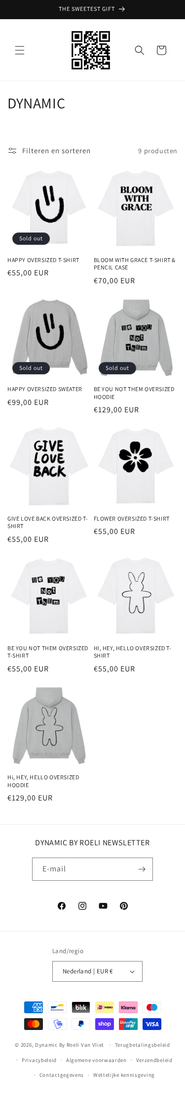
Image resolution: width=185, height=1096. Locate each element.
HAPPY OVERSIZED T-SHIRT (43, 260)
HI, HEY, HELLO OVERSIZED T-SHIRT (133, 652)
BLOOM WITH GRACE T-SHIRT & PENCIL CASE (135, 263)
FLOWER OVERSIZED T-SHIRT (132, 518)
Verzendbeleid (154, 1060)
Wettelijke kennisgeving (124, 1074)
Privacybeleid (39, 1060)
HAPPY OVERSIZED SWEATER (44, 389)
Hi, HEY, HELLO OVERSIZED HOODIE (43, 781)
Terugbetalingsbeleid (142, 1044)
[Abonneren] (141, 869)
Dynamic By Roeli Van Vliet (69, 1044)
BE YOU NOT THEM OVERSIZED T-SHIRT (47, 652)
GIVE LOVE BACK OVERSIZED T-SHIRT (47, 522)
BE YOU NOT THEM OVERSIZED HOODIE (134, 392)
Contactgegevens (61, 1074)
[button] (20, 50)
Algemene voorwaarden (96, 1060)
